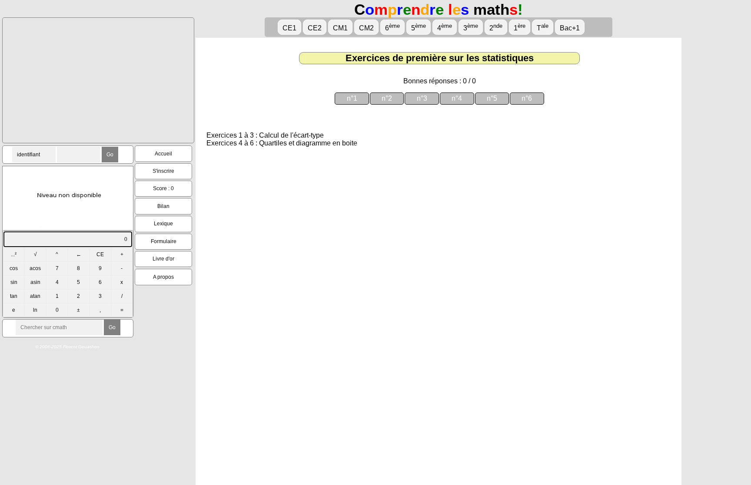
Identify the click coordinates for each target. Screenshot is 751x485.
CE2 (315, 28)
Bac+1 (570, 28)
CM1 (340, 28)
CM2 (366, 28)
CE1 (289, 28)
